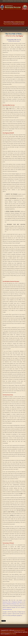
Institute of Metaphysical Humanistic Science (11, 603)
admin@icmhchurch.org (7, 609)
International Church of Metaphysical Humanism (12, 601)
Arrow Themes (13, 633)
